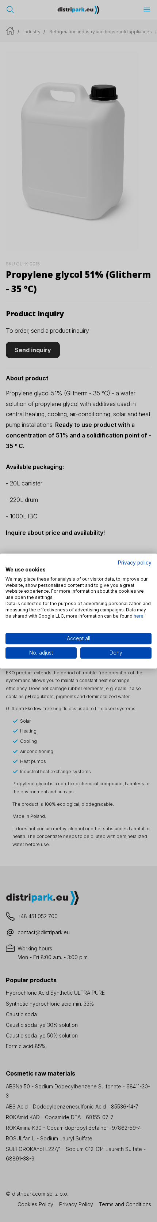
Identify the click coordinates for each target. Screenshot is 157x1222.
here (138, 616)
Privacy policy (135, 563)
